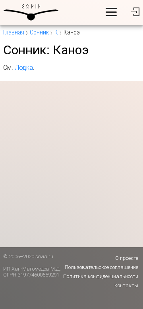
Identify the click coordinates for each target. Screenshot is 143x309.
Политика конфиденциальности (100, 276)
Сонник (39, 32)
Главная (13, 32)
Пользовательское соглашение (101, 267)
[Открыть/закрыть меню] (111, 12)
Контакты (126, 285)
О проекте (126, 258)
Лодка (24, 67)
